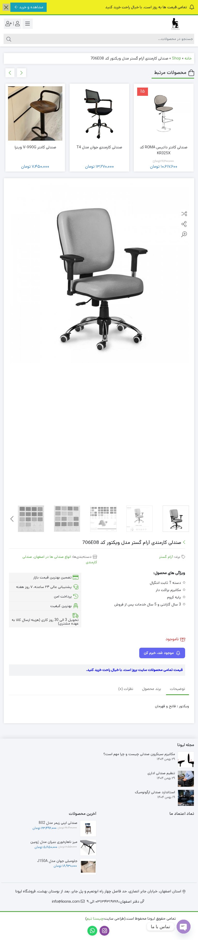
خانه (188, 58)
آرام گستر (166, 556)
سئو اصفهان (33, 918)
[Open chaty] (184, 927)
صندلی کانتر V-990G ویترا (35, 147)
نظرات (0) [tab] (125, 689)
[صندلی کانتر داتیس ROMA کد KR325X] (163, 113)
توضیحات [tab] (177, 689)
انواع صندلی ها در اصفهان (52, 556)
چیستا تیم (95, 918)
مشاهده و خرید (31, 7)
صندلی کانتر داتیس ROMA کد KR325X (163, 150)
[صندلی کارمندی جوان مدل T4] (99, 113)
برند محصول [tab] (151, 689)
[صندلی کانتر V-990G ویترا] (35, 113)
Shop (176, 58)
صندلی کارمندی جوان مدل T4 (99, 147)
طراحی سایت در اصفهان (65, 918)
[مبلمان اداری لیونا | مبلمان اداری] (173, 23)
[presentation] (21, 72)
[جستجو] (8, 39)
